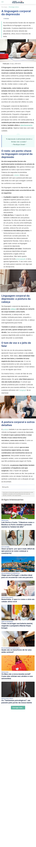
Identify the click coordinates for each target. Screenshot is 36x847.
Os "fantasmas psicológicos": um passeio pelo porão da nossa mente (16, 701)
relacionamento (26, 125)
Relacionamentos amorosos (10, 573)
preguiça (23, 390)
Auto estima (5, 547)
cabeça (13, 309)
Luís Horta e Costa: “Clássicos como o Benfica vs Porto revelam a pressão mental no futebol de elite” (17, 524)
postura (5, 429)
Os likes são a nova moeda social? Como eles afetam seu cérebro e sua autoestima (17, 676)
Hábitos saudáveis (7, 621)
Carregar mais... (18, 707)
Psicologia (4, 7)
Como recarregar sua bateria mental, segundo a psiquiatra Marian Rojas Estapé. (17, 625)
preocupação (21, 259)
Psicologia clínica (14, 7)
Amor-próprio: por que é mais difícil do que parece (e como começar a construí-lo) (18, 551)
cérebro (17, 175)
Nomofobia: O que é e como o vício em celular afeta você (17, 600)
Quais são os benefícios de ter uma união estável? (16, 651)
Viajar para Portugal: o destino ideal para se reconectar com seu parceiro (17, 576)
